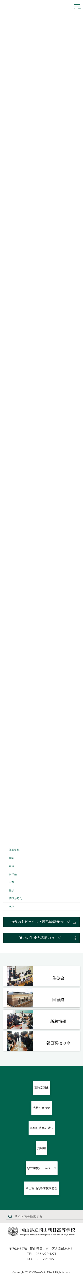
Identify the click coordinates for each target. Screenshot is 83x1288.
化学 (11, 890)
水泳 (11, 906)
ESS (11, 882)
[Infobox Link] (41, 976)
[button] (41, 922)
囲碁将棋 (14, 849)
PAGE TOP (76, 1245)
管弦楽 (13, 874)
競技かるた (15, 898)
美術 (11, 857)
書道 (11, 866)
